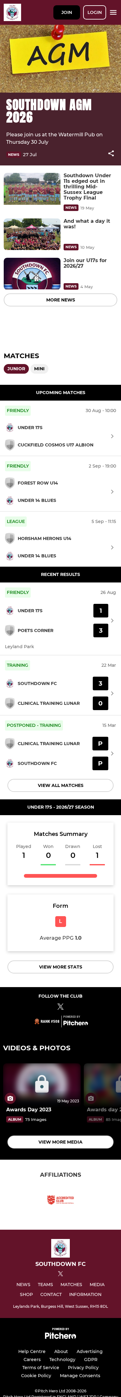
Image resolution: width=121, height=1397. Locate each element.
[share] (111, 154)
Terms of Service (40, 1367)
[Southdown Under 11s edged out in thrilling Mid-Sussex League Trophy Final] (32, 189)
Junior (16, 368)
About (61, 1351)
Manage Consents (80, 1375)
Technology (62, 1359)
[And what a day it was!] (32, 234)
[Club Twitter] (60, 1008)
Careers (32, 1359)
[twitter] (60, 1274)
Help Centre (32, 1351)
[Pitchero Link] (75, 1024)
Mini (39, 368)
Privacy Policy (83, 1367)
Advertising (90, 1351)
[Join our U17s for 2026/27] (32, 274)
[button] (111, 154)
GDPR (90, 1359)
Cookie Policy (36, 1375)
